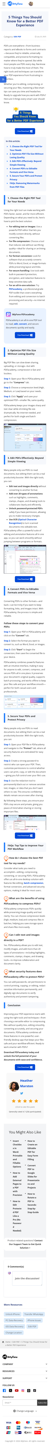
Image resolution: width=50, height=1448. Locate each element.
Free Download (23, 131)
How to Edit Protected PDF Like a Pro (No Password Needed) (17, 1216)
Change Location (14, 1332)
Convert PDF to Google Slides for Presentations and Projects (33, 1176)
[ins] (23, 1390)
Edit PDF (17, 36)
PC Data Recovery (14, 1320)
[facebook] (4, 1390)
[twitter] (10, 1390)
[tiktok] (34, 1390)
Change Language (25, 1411)
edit (16, 323)
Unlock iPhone (13, 1314)
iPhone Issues (34, 1320)
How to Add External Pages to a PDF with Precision (17, 1184)
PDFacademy (15, 289)
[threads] (28, 1390)
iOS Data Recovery (14, 1326)
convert (23, 323)
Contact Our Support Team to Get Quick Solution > (26, 1244)
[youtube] (16, 1390)
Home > (8, 1342)
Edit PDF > (17, 1342)
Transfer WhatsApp (33, 1314)
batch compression (33, 883)
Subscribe (42, 1402)
